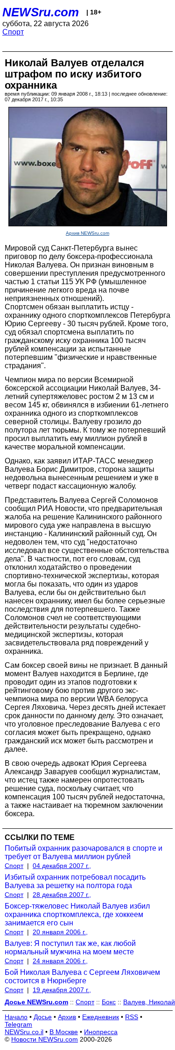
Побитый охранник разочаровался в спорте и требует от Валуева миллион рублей (83, 852)
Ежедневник (100, 1017)
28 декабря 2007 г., (62, 894)
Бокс (109, 1002)
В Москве (63, 1032)
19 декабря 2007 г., (62, 990)
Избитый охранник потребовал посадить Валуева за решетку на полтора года (75, 881)
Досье (43, 1017)
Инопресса (101, 1032)
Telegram (18, 1024)
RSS (131, 1017)
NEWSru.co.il (24, 1032)
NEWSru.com (40, 12)
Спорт (13, 32)
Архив (67, 1017)
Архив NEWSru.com (87, 233)
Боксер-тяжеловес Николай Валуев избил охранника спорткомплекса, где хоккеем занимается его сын (77, 914)
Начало (16, 1017)
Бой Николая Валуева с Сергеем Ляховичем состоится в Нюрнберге (82, 976)
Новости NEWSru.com (44, 1039)
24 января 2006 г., (60, 961)
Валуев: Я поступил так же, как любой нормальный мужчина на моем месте (70, 947)
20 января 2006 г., (60, 932)
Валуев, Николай (149, 1002)
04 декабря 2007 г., (62, 865)
